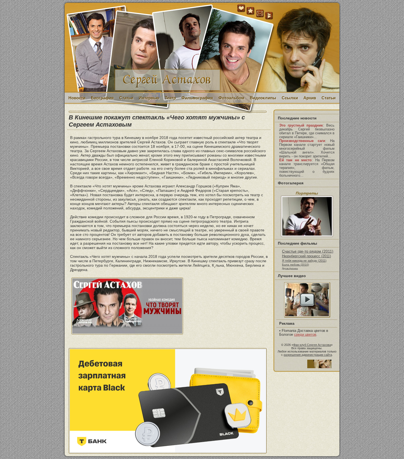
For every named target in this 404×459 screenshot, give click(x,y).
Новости (76, 97)
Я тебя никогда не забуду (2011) (304, 260)
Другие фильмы (290, 268)
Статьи (126, 97)
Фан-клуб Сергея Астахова (312, 344)
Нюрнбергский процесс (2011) (306, 256)
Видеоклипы (263, 97)
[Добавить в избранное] (251, 11)
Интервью (149, 97)
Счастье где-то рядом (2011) (307, 251)
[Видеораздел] (269, 16)
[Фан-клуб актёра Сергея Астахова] (202, 48)
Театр (170, 97)
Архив (309, 97)
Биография (102, 97)
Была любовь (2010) (295, 264)
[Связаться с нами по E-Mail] (260, 13)
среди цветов (305, 335)
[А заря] (307, 299)
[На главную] (241, 11)
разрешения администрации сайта (308, 354)
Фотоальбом (231, 97)
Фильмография (197, 97)
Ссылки (290, 97)
